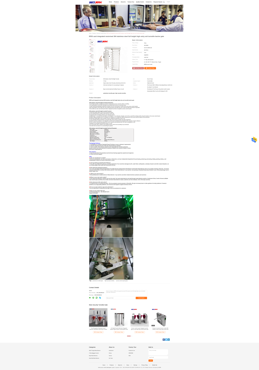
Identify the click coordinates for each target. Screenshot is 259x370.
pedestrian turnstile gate (97, 280)
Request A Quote (158, 1)
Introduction (111, 350)
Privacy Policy (145, 365)
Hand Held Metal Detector (94, 358)
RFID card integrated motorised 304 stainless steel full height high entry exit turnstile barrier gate (125, 33)
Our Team (111, 358)
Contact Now (151, 68)
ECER (160, 367)
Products (116, 1)
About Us (123, 1)
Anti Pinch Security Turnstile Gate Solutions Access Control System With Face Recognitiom (160, 329)
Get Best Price (139, 68)
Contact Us (149, 1)
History (110, 353)
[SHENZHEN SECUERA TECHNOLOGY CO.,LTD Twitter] (166, 340)
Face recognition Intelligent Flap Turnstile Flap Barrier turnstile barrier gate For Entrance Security (98, 329)
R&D (130, 355)
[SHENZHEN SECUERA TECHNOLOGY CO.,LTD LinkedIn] (169, 340)
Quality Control (140, 1)
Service (110, 355)
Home (110, 1)
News (128, 365)
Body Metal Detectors (93, 355)
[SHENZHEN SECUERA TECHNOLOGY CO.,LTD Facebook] (164, 340)
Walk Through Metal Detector (94, 350)
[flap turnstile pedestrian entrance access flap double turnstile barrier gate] (113, 72)
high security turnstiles (109, 280)
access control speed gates (122, 280)
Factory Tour (131, 1)
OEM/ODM (131, 353)
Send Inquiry (141, 297)
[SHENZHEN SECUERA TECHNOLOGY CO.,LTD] (95, 2)
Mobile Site (154, 365)
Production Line (132, 350)
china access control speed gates (104, 367)
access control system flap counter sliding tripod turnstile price (139, 329)
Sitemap (135, 365)
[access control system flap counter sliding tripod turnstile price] (139, 317)
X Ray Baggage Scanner (94, 353)
